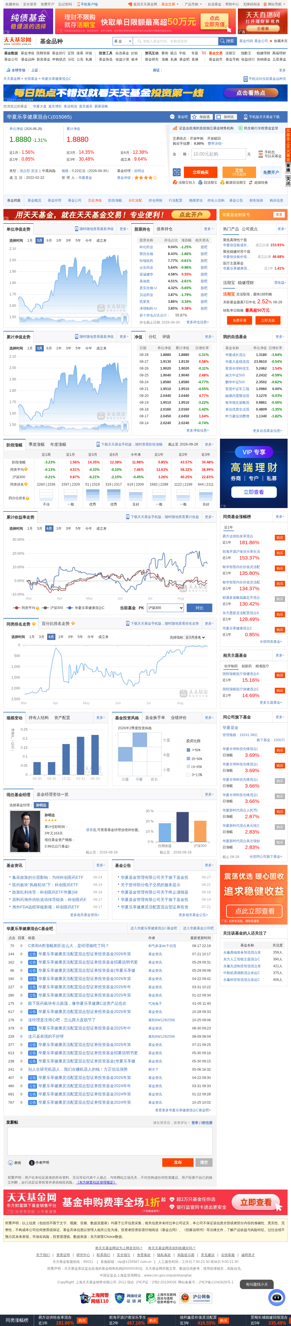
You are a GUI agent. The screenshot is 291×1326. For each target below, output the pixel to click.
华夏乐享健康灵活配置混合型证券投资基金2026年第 (80, 954)
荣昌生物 (146, 254)
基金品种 (51, 41)
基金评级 (124, 178)
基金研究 (152, 59)
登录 (89, 830)
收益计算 (122, 59)
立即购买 (201, 172)
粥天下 (153, 1070)
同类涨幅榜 (17, 1320)
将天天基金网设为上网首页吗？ (119, 1248)
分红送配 (135, 200)
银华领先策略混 (237, 403)
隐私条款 (164, 1255)
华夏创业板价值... (236, 257)
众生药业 (146, 268)
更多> (124, 229)
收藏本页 (278, 41)
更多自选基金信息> (267, 431)
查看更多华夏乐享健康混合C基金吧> (183, 1110)
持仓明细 (155, 200)
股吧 (204, 247)
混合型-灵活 (29, 171)
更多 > (209, 229)
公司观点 (250, 229)
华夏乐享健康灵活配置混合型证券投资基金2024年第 (80, 1094)
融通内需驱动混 (237, 396)
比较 (134, 53)
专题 (194, 53)
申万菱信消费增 (237, 416)
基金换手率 (155, 717)
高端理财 (279, 53)
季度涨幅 (37, 444)
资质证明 (63, 1255)
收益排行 (248, 59)
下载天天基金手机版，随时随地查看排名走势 (165, 623)
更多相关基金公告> (193, 915)
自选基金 (214, 4)
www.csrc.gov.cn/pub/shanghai (168, 1275)
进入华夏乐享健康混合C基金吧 (153, 928)
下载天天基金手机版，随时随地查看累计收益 (165, 517)
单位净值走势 (18, 229)
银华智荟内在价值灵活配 (241, 567)
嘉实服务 (86, 106)
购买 (280, 538)
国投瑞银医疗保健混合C (241, 689)
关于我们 (43, 1255)
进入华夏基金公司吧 (198, 928)
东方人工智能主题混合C (241, 959)
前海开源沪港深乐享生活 (241, 552)
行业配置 (175, 200)
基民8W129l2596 (161, 1020)
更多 (282, 70)
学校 (182, 53)
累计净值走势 (18, 337)
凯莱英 (145, 302)
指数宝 (246, 53)
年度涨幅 (58, 444)
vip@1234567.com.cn (134, 1262)
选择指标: (177, 637)
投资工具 (106, 53)
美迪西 (145, 281)
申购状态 (59, 59)
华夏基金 (85, 178)
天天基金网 (11, 79)
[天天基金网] (19, 41)
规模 (65, 171)
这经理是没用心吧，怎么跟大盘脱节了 (62, 1020)
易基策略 (101, 106)
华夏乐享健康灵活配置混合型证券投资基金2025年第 (80, 995)
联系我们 (103, 1255)
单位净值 (16, 129)
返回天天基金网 (145, 4)
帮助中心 (232, 4)
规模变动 (196, 200)
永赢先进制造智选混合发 (242, 966)
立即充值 (268, 320)
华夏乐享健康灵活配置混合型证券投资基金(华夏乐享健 (82, 970)
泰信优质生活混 (237, 409)
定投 (71, 53)
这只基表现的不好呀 (46, 1036)
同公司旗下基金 (237, 717)
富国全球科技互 (237, 368)
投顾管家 (43, 53)
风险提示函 (185, 1255)
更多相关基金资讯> (84, 915)
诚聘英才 (248, 1255)
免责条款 (144, 1255)
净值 (138, 337)
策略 (165, 59)
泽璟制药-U (148, 308)
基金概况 (34, 200)
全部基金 (31, 79)
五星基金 (279, 59)
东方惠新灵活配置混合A (241, 613)
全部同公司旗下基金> (266, 857)
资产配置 (62, 717)
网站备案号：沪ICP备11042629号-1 (206, 1282)
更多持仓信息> (197, 322)
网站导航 (275, 4)
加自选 (204, 117)
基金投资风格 (127, 718)
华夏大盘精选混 (237, 362)
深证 (158, 70)
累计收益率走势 (20, 517)
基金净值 (27, 53)
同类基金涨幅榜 (237, 516)
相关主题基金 (235, 655)
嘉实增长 (55, 106)
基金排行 (59, 53)
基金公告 (236, 200)
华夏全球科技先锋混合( (240, 749)
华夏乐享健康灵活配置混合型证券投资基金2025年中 (80, 1028)
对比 (199, 608)
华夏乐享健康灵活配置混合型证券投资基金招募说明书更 (83, 962)
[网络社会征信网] (128, 1298)
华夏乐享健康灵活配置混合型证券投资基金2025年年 (80, 987)
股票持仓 (142, 229)
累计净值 (73, 129)
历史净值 (95, 200)
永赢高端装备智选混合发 (242, 952)
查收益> (280, 283)
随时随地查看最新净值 (97, 229)
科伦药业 (146, 247)
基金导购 (232, 59)
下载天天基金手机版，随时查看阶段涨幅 (132, 444)
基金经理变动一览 (52, 794)
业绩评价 (179, 717)
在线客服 (228, 1255)
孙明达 (139, 171)
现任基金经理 (18, 794)
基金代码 (246, 41)
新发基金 (43, 59)
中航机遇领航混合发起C (241, 973)
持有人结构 (216, 200)
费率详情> (215, 144)
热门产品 (231, 229)
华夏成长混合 (235, 355)
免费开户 (47, 4)
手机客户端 (89, 4)
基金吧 (184, 59)
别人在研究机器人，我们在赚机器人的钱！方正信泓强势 (78, 1069)
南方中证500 (235, 375)
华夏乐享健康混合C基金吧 (30, 928)
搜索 (227, 41)
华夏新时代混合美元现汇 (241, 826)
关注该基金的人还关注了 (245, 933)
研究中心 (83, 1255)
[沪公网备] (195, 1298)
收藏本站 (12, 4)
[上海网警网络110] (94, 1298)
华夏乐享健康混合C (56, 79)
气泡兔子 (155, 1004)
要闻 (164, 53)
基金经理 (54, 200)
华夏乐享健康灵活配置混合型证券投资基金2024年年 (80, 1085)
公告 (80, 59)
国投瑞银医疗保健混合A (241, 674)
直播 (195, 59)
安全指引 (123, 1255)
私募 (89, 59)
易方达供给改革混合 (238, 536)
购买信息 (276, 200)
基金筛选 (106, 59)
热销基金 (264, 59)
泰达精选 (70, 106)
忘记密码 (65, 4)
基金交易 (168, 4)
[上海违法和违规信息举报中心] (161, 1298)
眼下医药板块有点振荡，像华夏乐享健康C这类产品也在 (77, 1003)
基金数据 (11, 53)
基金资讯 (14, 865)
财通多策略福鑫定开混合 (241, 598)
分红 (71, 59)
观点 (173, 53)
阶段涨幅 (115, 200)
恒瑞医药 (146, 261)
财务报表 (256, 200)
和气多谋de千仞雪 (162, 946)
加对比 (229, 117)
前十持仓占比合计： (155, 315)
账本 (134, 59)
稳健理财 (263, 53)
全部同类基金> (271, 642)
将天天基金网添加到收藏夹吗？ (172, 1248)
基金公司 (261, 41)
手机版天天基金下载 (264, 117)
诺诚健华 (146, 274)
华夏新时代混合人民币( (240, 810)
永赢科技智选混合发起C (241, 980)
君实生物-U (148, 288)
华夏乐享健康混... (236, 268)
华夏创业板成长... (236, 245)
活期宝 (230, 53)
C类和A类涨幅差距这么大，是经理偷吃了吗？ (68, 945)
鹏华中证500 (235, 382)
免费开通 (239, 320)
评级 (88, 53)
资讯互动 (152, 53)
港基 (79, 53)
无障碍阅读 (251, 4)
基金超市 (216, 59)
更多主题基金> (271, 703)
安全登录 (30, 4)
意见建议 (208, 1255)
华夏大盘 (40, 106)
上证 (34, 70)
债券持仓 (164, 229)
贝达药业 (146, 295)
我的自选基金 (235, 336)
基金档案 (14, 200)
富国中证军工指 (237, 389)
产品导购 (191, 4)
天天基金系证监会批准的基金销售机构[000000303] (103, 1269)
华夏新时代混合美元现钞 (241, 841)
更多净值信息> (197, 430)
